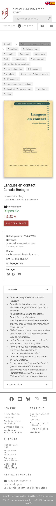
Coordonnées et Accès (39, 415)
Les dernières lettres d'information (25, 488)
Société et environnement (13, 431)
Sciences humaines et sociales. (21, 243)
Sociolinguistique (14, 246)
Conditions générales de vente (40, 496)
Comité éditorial (14, 427)
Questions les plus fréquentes (10, 466)
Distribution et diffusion (39, 424)
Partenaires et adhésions (13, 422)
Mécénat (35, 432)
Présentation (12, 414)
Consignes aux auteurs (11, 459)
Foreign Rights (39, 429)
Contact (35, 419)
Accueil (6, 496)
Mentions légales (19, 496)
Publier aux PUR (11, 446)
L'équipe (9, 417)
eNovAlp (28, 503)
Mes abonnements (19, 480)
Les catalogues (13, 484)
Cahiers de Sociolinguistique (20, 254)
